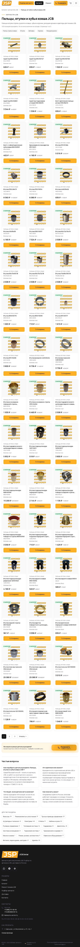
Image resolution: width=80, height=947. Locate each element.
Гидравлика (48, 826)
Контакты (5, 898)
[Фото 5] (70, 572)
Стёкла (42, 821)
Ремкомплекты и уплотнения (26, 816)
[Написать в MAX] (14, 868)
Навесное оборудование (54, 836)
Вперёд (22, 736)
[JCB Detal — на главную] (7, 3)
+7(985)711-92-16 (10, 910)
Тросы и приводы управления (52, 816)
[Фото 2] (14, 52)
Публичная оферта (59, 944)
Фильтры (7, 816)
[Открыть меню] (76, 3)
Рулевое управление (11, 826)
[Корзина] (70, 3)
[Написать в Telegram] (9, 868)
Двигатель (62, 826)
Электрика (29, 821)
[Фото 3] (16, 52)
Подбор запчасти (26, 3)
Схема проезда (7, 933)
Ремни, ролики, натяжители (29, 836)
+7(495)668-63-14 (10, 912)
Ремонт (48, 3)
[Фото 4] (69, 52)
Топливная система (31, 826)
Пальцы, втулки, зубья (10, 56)
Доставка (5, 894)
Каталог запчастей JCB (10, 10)
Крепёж (36, 840)
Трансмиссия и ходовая (53, 831)
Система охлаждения (12, 831)
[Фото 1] (12, 52)
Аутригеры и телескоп (12, 821)
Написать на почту (11, 915)
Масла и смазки (9, 836)
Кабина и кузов (55, 821)
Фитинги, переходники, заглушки (16, 840)
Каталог (39, 3)
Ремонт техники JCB (9, 887)
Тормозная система (32, 831)
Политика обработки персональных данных (60, 942)
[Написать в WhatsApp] (4, 868)
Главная (4, 880)
